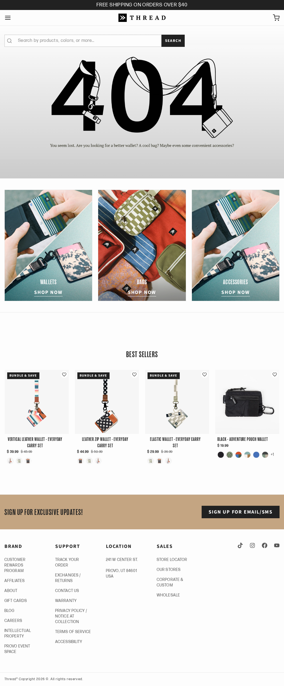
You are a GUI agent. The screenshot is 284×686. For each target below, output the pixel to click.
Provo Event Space (17, 649)
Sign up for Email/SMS (241, 512)
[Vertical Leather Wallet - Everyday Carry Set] (10, 461)
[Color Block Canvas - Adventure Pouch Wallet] (247, 454)
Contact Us (67, 590)
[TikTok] (241, 545)
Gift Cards (15, 600)
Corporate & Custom (170, 582)
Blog (9, 610)
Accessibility (69, 641)
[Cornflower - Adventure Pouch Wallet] (256, 454)
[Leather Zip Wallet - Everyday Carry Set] (28, 461)
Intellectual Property (17, 633)
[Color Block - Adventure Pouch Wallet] (238, 454)
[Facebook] (265, 545)
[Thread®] (142, 18)
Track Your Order (67, 562)
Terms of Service (73, 631)
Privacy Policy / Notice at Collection (71, 616)
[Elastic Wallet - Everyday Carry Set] (19, 461)
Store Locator (172, 559)
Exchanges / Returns (68, 578)
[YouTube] (276, 545)
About (11, 590)
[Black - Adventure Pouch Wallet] (220, 454)
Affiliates (14, 580)
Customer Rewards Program (15, 565)
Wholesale (168, 595)
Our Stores (169, 569)
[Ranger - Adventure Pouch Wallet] (265, 454)
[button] (64, 374)
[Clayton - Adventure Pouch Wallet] (229, 454)
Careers (13, 620)
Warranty (66, 600)
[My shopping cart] (274, 17)
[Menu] (10, 17)
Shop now (48, 292)
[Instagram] (252, 545)
